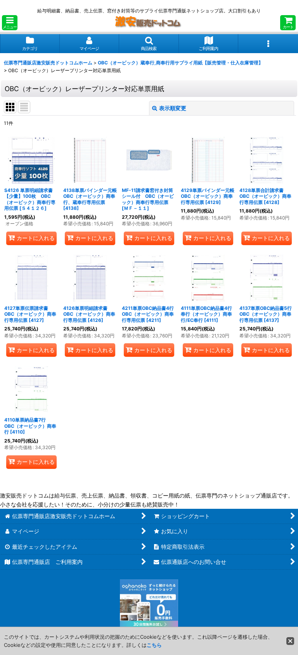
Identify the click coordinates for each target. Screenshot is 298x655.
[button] (9, 22)
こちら (154, 645)
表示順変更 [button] (172, 108)
